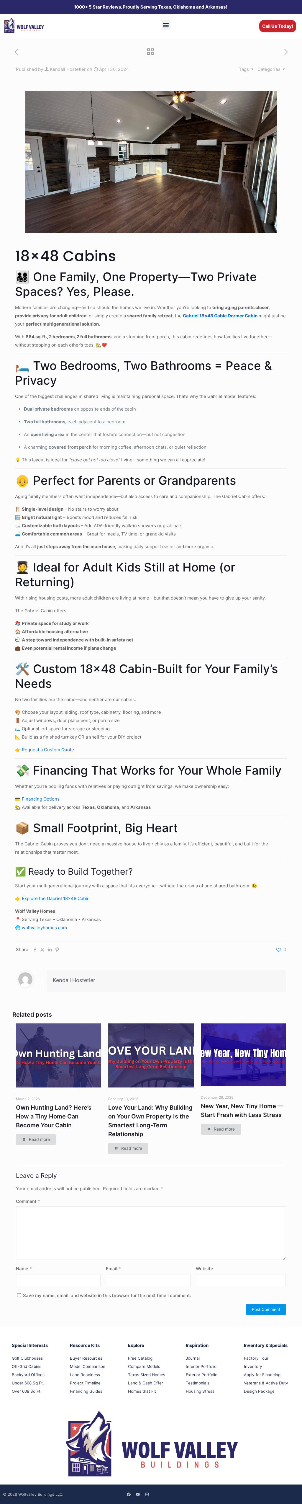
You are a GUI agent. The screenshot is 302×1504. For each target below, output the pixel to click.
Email (113, 1268)
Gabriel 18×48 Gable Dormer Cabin (220, 316)
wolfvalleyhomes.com (44, 927)
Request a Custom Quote (47, 749)
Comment (28, 1201)
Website (204, 1268)
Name (24, 1268)
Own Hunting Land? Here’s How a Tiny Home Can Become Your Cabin (53, 1116)
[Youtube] (138, 1494)
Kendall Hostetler (68, 69)
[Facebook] (129, 1494)
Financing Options (41, 799)
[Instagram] (147, 1494)
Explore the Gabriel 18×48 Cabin (56, 898)
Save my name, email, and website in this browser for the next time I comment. (107, 1295)
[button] (165, 25)
